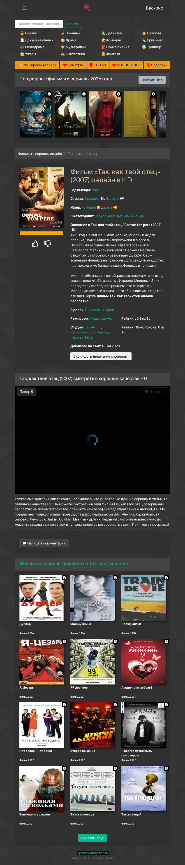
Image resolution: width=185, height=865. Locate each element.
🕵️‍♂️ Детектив (111, 33)
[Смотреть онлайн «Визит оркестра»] (92, 788)
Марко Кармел (101, 318)
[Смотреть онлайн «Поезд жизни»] (143, 597)
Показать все (152, 80)
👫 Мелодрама (32, 47)
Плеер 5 (26, 392)
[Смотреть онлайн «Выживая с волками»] (41, 788)
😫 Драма (68, 40)
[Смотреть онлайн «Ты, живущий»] (143, 788)
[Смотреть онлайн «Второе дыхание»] (92, 725)
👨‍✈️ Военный (71, 33)
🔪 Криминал (153, 40)
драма (107, 207)
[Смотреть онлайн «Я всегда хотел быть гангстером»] (143, 725)
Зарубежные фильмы (112, 216)
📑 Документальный (34, 40)
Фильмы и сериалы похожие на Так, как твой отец (74, 563)
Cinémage (99, 332)
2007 (96, 190)
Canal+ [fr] (92, 327)
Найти (73, 24)
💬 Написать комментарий (44, 543)
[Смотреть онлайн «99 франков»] (92, 661)
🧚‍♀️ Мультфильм (73, 47)
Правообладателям (93, 853)
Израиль (112, 198)
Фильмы (137, 216)
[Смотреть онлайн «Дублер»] (41, 597)
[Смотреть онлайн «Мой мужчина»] (92, 597)
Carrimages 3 (80, 332)
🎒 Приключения (115, 47)
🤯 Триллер (151, 47)
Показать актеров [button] (99, 310)
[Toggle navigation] (24, 8)
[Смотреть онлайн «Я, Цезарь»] (41, 661)
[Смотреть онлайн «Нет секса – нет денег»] (41, 725)
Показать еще (92, 838)
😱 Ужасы (28, 54)
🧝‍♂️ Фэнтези (110, 54)
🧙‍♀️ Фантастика (73, 54)
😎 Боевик (28, 33)
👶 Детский (151, 33)
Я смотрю (156, 392)
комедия (89, 207)
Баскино (154, 7)
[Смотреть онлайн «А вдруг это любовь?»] (143, 661)
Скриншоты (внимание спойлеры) (101, 356)
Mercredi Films (81, 337)
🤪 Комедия (111, 40)
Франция (91, 198)
